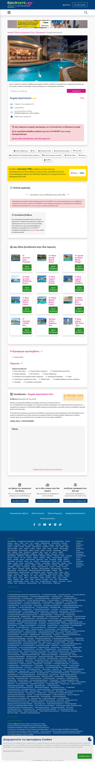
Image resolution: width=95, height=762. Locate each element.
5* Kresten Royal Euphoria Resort (72, 671)
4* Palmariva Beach (28, 611)
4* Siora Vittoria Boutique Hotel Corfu (48, 631)
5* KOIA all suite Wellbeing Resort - (26, 283)
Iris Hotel (72, 629)
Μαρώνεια (27, 565)
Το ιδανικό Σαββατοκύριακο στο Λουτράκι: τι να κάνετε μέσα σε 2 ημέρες (26, 724)
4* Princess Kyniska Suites (28, 645)
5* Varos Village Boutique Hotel (57, 682)
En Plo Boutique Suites (49, 678)
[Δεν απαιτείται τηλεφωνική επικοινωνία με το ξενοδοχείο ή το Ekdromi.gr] (30, 116)
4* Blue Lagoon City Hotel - (79, 323)
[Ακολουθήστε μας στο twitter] (50, 524)
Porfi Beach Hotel (41, 693)
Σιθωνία (15, 577)
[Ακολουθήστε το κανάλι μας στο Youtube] (45, 524)
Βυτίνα (20, 548)
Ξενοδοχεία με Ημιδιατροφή (80, 553)
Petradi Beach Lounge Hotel (37, 683)
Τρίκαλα (10, 581)
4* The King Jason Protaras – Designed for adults (69, 705)
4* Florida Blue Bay (57, 604)
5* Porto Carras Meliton (14, 609)
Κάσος (62, 556)
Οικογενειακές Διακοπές (80, 565)
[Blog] (60, 524)
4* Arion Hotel (46, 604)
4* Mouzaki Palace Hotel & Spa (70, 607)
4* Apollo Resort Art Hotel (61, 636)
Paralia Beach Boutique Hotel (46, 633)
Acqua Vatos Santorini (13, 634)
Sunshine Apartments (71, 633)
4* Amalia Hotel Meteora (23, 627)
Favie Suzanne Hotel (79, 618)
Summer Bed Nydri (46, 696)
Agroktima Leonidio (31, 631)
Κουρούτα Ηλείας (30, 559)
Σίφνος (26, 577)
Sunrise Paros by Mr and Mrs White (74, 691)
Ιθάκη (41, 552)
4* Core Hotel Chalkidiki (59, 642)
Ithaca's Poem (31, 640)
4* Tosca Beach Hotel (66, 600)
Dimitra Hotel (60, 700)
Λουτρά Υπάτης (55, 563)
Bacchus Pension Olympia (43, 645)
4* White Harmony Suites (25, 682)
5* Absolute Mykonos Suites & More (71, 634)
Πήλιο (31, 574)
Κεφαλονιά (42, 557)
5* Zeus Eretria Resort (53, 600)
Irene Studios (54, 609)
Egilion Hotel (11, 627)
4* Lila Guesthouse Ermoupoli (66, 709)
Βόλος (67, 546)
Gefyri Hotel (71, 660)
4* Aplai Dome (11, 673)
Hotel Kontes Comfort (47, 676)
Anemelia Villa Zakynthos (59, 696)
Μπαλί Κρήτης (25, 566)
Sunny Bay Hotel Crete (13, 645)
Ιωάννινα (54, 552)
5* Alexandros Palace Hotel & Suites (60, 673)
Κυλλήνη (66, 559)
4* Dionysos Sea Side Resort (59, 689)
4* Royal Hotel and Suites (27, 649)
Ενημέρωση (76, 91)
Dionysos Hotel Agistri (71, 676)
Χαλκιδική (10, 583)
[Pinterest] (55, 524)
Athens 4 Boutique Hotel (75, 656)
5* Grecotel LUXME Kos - (26, 324)
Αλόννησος (64, 543)
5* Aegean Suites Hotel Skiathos (42, 694)
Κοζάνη (49, 557)
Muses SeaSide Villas (41, 618)
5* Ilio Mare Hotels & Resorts (15, 602)
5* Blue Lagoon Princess (70, 604)
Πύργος (20, 576)
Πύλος (15, 576)
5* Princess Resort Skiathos (15, 642)
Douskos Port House (53, 625)
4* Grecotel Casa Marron (64, 594)
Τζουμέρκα (45, 579)
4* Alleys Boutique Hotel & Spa (69, 711)
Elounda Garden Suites (43, 673)
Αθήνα (21, 543)
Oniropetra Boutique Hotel (75, 622)
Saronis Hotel (24, 634)
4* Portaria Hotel (64, 625)
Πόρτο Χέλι (67, 574)
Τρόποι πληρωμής (55, 513)
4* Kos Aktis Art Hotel (37, 671)
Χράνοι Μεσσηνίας (47, 583)
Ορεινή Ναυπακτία (22, 570)
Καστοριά (10, 557)
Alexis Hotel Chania (13, 674)
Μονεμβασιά (11, 566)
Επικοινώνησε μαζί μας (19, 513)
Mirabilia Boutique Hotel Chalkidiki (17, 640)
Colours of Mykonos (22, 680)
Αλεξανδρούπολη (45, 543)
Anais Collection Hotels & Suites (16, 658)
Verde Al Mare (29, 660)
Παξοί (60, 570)
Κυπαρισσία (19, 561)
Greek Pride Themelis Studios (38, 653)
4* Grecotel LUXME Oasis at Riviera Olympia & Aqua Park (22, 614)
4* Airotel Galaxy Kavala (30, 624)
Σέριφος (67, 576)
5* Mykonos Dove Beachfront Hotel (69, 680)
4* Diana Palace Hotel (76, 625)
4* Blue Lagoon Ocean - (52, 281)
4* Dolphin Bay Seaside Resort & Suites (72, 605)
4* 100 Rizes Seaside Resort (66, 627)
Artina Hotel (70, 642)
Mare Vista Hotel (63, 611)
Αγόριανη (10, 543)
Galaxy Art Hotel (46, 642)
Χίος (39, 583)
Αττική (52, 546)
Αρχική (10, 32)
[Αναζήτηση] (85, 12)
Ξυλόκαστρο (66, 568)
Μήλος (67, 565)
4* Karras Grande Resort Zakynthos (57, 622)
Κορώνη (22, 559)
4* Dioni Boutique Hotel (53, 624)
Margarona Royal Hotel (38, 616)
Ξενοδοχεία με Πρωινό (80, 549)
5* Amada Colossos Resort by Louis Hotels (18, 702)
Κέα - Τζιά (23, 557)
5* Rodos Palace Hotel (29, 618)
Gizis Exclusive (75, 663)
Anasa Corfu (55, 669)
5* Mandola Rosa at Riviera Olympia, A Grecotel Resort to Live (24, 594)
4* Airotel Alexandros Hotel (67, 645)
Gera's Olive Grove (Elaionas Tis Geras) (64, 640)
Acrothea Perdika (79, 638)
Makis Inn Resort (46, 669)
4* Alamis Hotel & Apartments (67, 653)
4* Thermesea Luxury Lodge (52, 665)
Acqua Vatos (39, 649)
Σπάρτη (65, 577)
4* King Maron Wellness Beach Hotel (71, 644)
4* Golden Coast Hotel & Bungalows (36, 600)
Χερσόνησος (22, 583)
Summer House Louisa (65, 658)
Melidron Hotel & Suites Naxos (49, 654)
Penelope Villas (12, 680)
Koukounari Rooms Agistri (53, 644)
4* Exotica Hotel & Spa (79, 600)
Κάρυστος (56, 556)
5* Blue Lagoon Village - (79, 281)
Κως (33, 32)
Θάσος (20, 552)
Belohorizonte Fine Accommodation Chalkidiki (20, 703)
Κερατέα (29, 557)
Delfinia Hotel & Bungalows (42, 687)
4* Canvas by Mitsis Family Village (53, 671)
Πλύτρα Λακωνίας (52, 574)
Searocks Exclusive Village (46, 636)
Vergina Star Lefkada (75, 651)
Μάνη (9, 565)
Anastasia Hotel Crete (71, 700)
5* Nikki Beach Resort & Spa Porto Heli (27, 622)
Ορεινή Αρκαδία (12, 570)
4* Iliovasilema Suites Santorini (16, 631)
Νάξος (9, 568)
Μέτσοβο (61, 565)
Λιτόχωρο (38, 563)
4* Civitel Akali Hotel (42, 674)
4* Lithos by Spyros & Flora (40, 682)
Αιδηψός (36, 543)
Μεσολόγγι (40, 565)
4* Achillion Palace (13, 663)
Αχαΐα (57, 546)
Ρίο (31, 576)
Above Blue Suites (12, 625)
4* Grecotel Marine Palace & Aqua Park (18, 596)
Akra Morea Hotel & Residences (30, 613)
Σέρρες (9, 577)
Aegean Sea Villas (12, 682)
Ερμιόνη (37, 550)
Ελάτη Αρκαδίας (64, 548)
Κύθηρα (60, 559)
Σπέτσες (10, 579)
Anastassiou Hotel (77, 647)
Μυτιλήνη (64, 566)
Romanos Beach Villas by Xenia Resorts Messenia (20, 707)
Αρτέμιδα (27, 546)
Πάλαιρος (54, 570)
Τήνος (51, 579)
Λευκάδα (15, 563)
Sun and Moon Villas (44, 651)
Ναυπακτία (21, 568)
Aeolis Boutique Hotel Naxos (15, 624)
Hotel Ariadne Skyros (35, 691)
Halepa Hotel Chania (40, 685)
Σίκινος (20, 577)
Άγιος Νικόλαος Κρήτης (58, 541)
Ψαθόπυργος (57, 583)
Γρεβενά (38, 548)
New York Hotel (73, 662)
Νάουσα (14, 568)
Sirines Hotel (42, 624)
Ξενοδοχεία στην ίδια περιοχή (47, 501)
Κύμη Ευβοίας (11, 561)
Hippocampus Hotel (24, 671)
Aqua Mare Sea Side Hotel (30, 644)
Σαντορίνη (60, 576)
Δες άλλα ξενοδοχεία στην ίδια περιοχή (32, 138)
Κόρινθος (15, 559)
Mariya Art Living (53, 674)
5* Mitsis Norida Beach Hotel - (53, 260)
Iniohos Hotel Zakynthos (53, 685)
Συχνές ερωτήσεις (47, 518)
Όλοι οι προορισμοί (22, 32)
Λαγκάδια (36, 561)
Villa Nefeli (64, 665)
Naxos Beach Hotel (12, 671)
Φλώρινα (54, 581)
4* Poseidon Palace (69, 596)
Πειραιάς (16, 574)
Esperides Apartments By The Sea (31, 654)
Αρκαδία (15, 546)
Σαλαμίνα (41, 576)
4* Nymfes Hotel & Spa (13, 616)
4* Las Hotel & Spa (66, 647)
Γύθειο (44, 548)
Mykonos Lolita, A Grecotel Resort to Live (18, 698)
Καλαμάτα (40, 554)
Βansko (62, 546)
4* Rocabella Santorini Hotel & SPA (26, 673)
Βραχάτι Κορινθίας (12, 548)
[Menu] (9, 12)
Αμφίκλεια (31, 545)
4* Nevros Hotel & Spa (65, 654)
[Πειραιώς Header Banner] (47, 24)
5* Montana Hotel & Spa (14, 598)
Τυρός (32, 581)
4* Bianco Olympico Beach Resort (16, 600)
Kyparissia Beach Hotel (13, 649)
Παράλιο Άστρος (35, 572)
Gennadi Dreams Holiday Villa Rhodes (46, 709)
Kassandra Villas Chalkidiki (31, 711)
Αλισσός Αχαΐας (56, 543)
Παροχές (15, 363)
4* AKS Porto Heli (59, 602)
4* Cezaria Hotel (41, 625)
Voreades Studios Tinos (28, 709)
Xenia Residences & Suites (57, 687)
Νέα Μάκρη (35, 568)
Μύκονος (52, 566)
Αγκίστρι (67, 541)
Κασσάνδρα (69, 556)
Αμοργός (24, 545)
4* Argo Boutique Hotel (26, 665)
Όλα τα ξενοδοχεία (12, 716)
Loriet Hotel (41, 644)
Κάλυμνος (61, 554)
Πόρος (60, 574)
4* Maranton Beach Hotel (14, 604)
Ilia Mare (74, 654)
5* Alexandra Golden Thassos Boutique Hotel (73, 624)
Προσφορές (40, 32)
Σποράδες (16, 579)
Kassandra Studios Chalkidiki (15, 711)
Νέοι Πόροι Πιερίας (56, 568)
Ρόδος (35, 576)
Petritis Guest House (13, 653)
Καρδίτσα (35, 556)
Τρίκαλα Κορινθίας (18, 581)
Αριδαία (10, 546)
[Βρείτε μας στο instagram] (39, 524)
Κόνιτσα (10, 559)
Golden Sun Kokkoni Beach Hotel (49, 613)
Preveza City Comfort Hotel (46, 656)
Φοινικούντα (62, 581)
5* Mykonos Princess (38, 667)
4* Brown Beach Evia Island (15, 611)
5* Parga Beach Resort (50, 649)
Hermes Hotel (48, 663)
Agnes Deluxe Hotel (31, 656)
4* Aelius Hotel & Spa (65, 631)
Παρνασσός (50, 572)
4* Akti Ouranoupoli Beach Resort (28, 647)
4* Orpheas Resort (30, 693)
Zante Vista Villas (32, 700)
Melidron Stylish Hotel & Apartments (49, 711)
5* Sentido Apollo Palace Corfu (54, 667)
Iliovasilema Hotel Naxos (43, 689)
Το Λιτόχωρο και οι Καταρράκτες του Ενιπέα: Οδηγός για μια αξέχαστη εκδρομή (28, 729)
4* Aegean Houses (65, 683)
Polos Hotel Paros (38, 663)
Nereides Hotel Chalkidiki (58, 707)
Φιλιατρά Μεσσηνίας (45, 581)
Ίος (50, 552)
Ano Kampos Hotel (31, 658)
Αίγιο (31, 543)
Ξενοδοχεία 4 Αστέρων (79, 546)
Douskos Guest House (35, 678)
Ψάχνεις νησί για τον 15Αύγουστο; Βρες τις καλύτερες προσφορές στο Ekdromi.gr (62, 731)
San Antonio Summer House (15, 651)
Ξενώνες (78, 559)
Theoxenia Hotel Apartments (67, 609)
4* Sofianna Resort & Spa (49, 698)
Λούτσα (70, 563)
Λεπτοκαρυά (66, 561)
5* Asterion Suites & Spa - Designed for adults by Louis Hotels (24, 676)
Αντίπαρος (51, 545)
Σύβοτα (22, 579)
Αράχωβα (58, 545)
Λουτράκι (63, 563)
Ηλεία (9, 552)
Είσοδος (67, 5)
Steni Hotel (77, 649)
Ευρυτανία (49, 550)
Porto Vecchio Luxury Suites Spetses (44, 705)
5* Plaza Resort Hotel (13, 665)
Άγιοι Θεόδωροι (12, 541)
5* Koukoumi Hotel (74, 665)
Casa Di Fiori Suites (76, 683)
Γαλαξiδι (26, 548)
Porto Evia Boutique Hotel (14, 618)
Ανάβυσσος (38, 545)
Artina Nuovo (28, 667)
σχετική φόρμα (36, 206)
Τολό (55, 579)
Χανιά (15, 583)
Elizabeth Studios (25, 616)
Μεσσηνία (47, 565)
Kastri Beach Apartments (14, 709)
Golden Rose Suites (35, 634)
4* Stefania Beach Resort (45, 614)
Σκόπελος (48, 577)
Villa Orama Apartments (61, 656)
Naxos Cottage (59, 691)
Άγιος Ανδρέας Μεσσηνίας (43, 541)
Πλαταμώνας (43, 574)
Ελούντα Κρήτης (23, 550)
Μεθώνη (34, 565)
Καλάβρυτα (34, 554)
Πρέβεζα (10, 576)
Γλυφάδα (32, 548)
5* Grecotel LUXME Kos (79, 594)
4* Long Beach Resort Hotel (69, 598)
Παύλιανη (10, 574)
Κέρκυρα (35, 557)
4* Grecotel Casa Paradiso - (26, 260)
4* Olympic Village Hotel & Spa (26, 607)
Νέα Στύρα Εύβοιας (44, 568)
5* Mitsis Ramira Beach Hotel (15, 667)
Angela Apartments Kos (40, 394)
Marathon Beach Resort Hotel (44, 640)
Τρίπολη (27, 581)
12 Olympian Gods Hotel (14, 613)
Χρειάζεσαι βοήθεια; (19, 501)
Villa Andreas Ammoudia (30, 651)
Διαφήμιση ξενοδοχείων (75, 513)
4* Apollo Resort (70, 687)
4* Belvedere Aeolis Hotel (14, 644)
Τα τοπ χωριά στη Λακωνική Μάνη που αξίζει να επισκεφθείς (23, 731)
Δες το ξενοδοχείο (27, 267)
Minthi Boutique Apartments (43, 638)
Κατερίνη (16, 557)
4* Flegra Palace (39, 665)
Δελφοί (50, 548)
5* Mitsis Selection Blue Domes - (79, 303)
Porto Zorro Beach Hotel (41, 611)
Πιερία (36, 574)
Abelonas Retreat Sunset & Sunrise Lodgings (58, 702)
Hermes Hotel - (53, 322)
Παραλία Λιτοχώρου (24, 572)
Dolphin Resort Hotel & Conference (17, 700)
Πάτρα (66, 572)
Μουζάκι (18, 566)
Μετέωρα (54, 565)
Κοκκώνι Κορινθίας (57, 557)
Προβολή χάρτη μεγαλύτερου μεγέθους (47, 469)
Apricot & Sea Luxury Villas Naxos (16, 696)
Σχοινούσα (38, 579)
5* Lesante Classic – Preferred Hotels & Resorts (60, 693)
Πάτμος (61, 572)
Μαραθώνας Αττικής (17, 565)
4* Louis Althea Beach (63, 698)
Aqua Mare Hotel (59, 676)
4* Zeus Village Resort (71, 703)
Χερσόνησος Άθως (32, 583)
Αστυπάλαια (45, 546)
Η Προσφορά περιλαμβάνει (25, 351)
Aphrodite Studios (12, 647)
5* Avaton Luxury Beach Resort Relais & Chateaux (20, 705)
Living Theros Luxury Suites (78, 673)
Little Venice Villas (36, 698)
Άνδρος (45, 545)
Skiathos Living (80, 640)
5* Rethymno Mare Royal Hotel (16, 693)
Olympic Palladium (81, 682)
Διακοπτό (55, 548)
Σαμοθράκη (48, 576)
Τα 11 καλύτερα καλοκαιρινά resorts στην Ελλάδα (20, 734)
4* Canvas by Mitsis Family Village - (79, 260)
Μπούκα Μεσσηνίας (43, 566)
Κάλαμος (47, 554)
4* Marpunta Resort (67, 616)
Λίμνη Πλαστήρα (29, 563)
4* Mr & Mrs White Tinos (76, 611)
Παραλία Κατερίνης (12, 572)
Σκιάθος (42, 577)
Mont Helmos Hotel (50, 629)
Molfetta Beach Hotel (72, 678)
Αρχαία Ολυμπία (36, 546)
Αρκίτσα (22, 546)
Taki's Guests (69, 707)
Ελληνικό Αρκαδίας (12, 550)
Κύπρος (26, 561)
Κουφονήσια (39, 559)
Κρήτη (46, 559)
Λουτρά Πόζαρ (46, 563)
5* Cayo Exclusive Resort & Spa (16, 662)
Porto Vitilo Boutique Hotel (53, 616)
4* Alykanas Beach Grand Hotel (41, 609)
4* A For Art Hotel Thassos (30, 636)
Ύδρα (36, 581)
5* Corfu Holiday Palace (42, 607)
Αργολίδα (65, 545)
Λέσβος (9, 563)
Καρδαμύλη (28, 556)
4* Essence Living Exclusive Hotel (60, 651)
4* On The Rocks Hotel (48, 691)
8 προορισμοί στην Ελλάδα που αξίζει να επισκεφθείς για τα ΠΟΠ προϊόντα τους (28, 727)
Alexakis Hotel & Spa (52, 658)
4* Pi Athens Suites (53, 653)
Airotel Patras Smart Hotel (14, 633)
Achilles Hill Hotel (52, 627)
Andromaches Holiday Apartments (39, 680)
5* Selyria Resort (12, 607)
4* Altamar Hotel (70, 614)
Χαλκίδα (69, 581)
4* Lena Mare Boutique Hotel (27, 674)
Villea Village (11, 678)
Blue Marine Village (13, 713)
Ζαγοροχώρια (57, 550)
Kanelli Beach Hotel (55, 607)
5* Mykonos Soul (53, 680)
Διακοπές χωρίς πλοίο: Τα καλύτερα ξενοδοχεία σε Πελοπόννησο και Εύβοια (27, 725)
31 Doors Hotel (42, 658)
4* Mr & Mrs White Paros (14, 654)
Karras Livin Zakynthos (73, 694)
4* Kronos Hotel (37, 605)
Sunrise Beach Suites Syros (29, 689)
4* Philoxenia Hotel (59, 614)
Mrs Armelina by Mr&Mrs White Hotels (18, 691)
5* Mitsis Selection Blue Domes (61, 663)
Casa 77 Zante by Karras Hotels (58, 660)
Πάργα (43, 572)
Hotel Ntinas (56, 634)
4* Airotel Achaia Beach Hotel (32, 602)
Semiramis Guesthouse (79, 631)
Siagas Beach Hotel (27, 609)
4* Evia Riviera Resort (47, 602)
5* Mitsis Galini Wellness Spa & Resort (40, 596)
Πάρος (56, 572)
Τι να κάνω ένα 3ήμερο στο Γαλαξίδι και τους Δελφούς (64, 729)
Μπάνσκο (33, 566)
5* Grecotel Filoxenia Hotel (49, 594)
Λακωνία (54, 561)
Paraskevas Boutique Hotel (71, 667)
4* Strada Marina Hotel (22, 678)
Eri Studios (63, 669)
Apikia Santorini (61, 678)
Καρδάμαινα (20, 556)
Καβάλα (61, 552)
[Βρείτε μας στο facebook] (34, 524)
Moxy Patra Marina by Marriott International (34, 620)
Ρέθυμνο (26, 576)
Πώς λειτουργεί (38, 513)
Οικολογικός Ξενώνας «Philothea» (16, 638)
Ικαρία (46, 552)
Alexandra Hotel (55, 647)
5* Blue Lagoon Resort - (25, 302)
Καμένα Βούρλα (12, 556)
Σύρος (31, 579)
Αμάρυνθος (17, 545)
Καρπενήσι (49, 556)
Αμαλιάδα (10, 545)
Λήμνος (21, 563)
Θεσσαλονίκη (27, 552)
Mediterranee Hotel (43, 647)
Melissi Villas (11, 683)
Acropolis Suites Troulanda (41, 660)
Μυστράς (58, 566)
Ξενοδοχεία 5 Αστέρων (79, 542)
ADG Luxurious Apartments (38, 627)
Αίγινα (26, 543)
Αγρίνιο (16, 543)
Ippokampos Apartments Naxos (16, 685)
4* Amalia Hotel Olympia (14, 620)
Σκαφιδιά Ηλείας (33, 577)
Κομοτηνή (66, 557)
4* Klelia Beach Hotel (13, 605)
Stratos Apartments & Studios (45, 662)
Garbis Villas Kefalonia (63, 629)
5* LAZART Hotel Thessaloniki (15, 660)
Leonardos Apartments (14, 629)
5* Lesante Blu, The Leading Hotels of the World (20, 687)
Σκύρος (54, 577)
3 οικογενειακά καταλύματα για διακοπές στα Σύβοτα (66, 733)
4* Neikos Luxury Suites (37, 629)
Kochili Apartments (46, 634)
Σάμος (54, 576)
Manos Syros (30, 638)
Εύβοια (43, 550)
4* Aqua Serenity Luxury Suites (47, 700)
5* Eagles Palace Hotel (52, 683)
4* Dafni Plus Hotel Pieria (59, 694)
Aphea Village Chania (39, 703)
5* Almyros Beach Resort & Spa (76, 669)
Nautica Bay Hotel (56, 598)
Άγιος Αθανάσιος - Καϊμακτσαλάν (26, 541)
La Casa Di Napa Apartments (65, 649)
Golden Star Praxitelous (66, 618)
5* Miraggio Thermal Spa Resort (27, 625)
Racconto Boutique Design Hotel (32, 642)
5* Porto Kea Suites (30, 662)
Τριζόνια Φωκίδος (63, 579)
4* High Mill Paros (53, 618)
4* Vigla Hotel (29, 685)
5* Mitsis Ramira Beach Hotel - (52, 303)
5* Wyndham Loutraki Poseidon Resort (30, 713)
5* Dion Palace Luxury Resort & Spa (32, 604)
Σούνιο (59, 577)
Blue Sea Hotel (11, 622)
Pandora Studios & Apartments (55, 703)
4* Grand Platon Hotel (71, 602)
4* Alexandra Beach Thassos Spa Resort (62, 638)
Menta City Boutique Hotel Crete (16, 694)
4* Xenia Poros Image (26, 605)
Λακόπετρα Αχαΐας (45, 561)
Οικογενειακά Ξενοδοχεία (79, 562)
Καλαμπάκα (54, 554)
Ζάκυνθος (65, 550)
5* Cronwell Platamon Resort (42, 598)
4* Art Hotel (71, 682)
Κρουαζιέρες (53, 559)
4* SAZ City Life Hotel (80, 616)
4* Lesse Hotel (53, 611)
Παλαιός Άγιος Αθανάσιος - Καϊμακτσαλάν (40, 570)
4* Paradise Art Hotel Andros (67, 613)
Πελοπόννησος (24, 574)
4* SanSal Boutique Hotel (61, 662)
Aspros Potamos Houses (33, 696)
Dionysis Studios (59, 633)
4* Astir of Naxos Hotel (22, 683)
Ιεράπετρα (35, 552)
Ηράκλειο (14, 552)
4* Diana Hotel (25, 629)
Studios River (54, 645)
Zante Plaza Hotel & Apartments (51, 605)
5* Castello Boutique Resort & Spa (16, 669)
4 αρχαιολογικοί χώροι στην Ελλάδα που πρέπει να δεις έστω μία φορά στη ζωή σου (29, 733)
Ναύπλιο (28, 568)
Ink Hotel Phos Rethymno (37, 702)
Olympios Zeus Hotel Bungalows (16, 656)
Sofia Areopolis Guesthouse (42, 707)
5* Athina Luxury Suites (25, 663)
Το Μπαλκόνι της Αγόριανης (15, 636)
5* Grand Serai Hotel (27, 598)
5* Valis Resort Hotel (56, 596)
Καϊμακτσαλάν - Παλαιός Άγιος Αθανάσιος (18, 554)
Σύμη (27, 579)
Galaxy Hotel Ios (24, 653)
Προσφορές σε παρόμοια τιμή (75, 501)
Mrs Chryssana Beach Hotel (70, 620)
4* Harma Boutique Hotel (33, 669)
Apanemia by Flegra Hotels (54, 620)
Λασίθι (60, 561)
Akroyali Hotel (42, 622)
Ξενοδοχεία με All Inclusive (81, 556)
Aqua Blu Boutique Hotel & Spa (68, 674)
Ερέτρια (31, 550)
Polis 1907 (29, 694)
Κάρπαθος (42, 556)
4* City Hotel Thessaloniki (30, 633)
